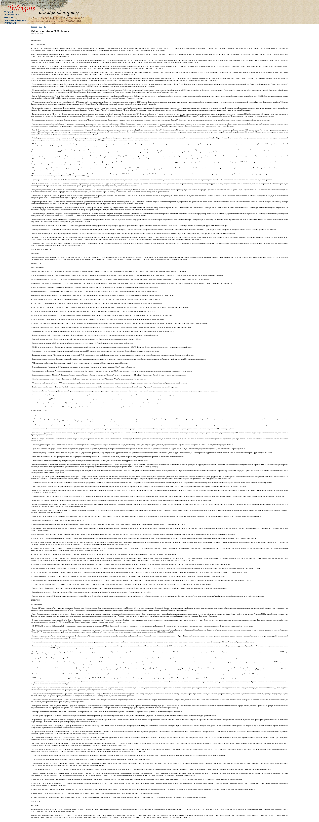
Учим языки (10, 23)
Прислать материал (15, 20)
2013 (40, 27)
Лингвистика (11, 14)
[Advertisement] (14, 65)
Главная (8, 12)
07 (45, 27)
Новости (9, 17)
